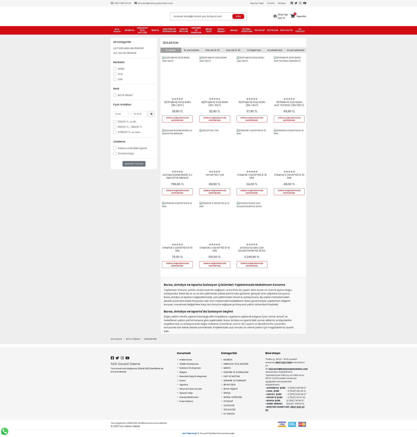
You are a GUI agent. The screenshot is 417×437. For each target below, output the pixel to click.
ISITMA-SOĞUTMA (233, 397)
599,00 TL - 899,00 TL (130, 127)
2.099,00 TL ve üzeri (129, 132)
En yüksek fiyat (275, 50)
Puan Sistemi (186, 401)
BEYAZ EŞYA (230, 384)
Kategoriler (229, 353)
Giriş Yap (283, 14)
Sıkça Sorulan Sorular (191, 388)
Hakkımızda (186, 359)
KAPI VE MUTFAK (232, 376)
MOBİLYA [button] (129, 30)
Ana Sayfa (117, 30)
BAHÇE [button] (234, 30)
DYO (120, 74)
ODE (120, 79)
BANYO (227, 368)
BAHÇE (227, 392)
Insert (182, 380)
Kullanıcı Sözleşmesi (190, 368)
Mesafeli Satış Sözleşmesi (193, 376)
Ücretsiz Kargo (126, 153)
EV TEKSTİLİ (229, 413)
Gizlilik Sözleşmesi (189, 363)
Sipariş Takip (257, 3)
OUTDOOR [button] (272, 30)
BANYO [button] (155, 30)
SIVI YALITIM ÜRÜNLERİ (124, 53)
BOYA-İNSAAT (125, 95)
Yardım (271, 3)
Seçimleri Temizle (134, 163)
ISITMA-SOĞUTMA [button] (246, 30)
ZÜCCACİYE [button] (286, 30)
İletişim (282, 3)
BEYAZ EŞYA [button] (209, 30)
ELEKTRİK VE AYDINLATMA (236, 372)
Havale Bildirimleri (189, 397)
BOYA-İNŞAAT (231, 388)
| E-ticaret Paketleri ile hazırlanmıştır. (208, 433)
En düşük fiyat (254, 50)
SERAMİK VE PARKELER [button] (196, 30)
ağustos (184, 384)
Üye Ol (281, 18)
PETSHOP (228, 401)
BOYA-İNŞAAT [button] (221, 30)
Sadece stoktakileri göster (132, 148)
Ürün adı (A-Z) (212, 50)
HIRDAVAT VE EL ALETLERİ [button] (142, 30)
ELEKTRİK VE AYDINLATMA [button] (169, 30)
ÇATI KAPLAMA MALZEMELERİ (128, 48)
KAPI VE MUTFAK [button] (183, 30)
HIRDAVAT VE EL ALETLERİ (236, 363)
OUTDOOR (229, 405)
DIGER (121, 68)
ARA (238, 16)
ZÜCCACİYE (230, 409)
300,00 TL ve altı (127, 121)
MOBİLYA (228, 359)
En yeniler (171, 50)
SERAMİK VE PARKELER (235, 380)
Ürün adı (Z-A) (233, 50)
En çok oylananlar (295, 50)
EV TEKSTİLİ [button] (300, 30)
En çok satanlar (191, 50)
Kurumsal (184, 353)
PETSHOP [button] (260, 30)
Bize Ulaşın (272, 353)
